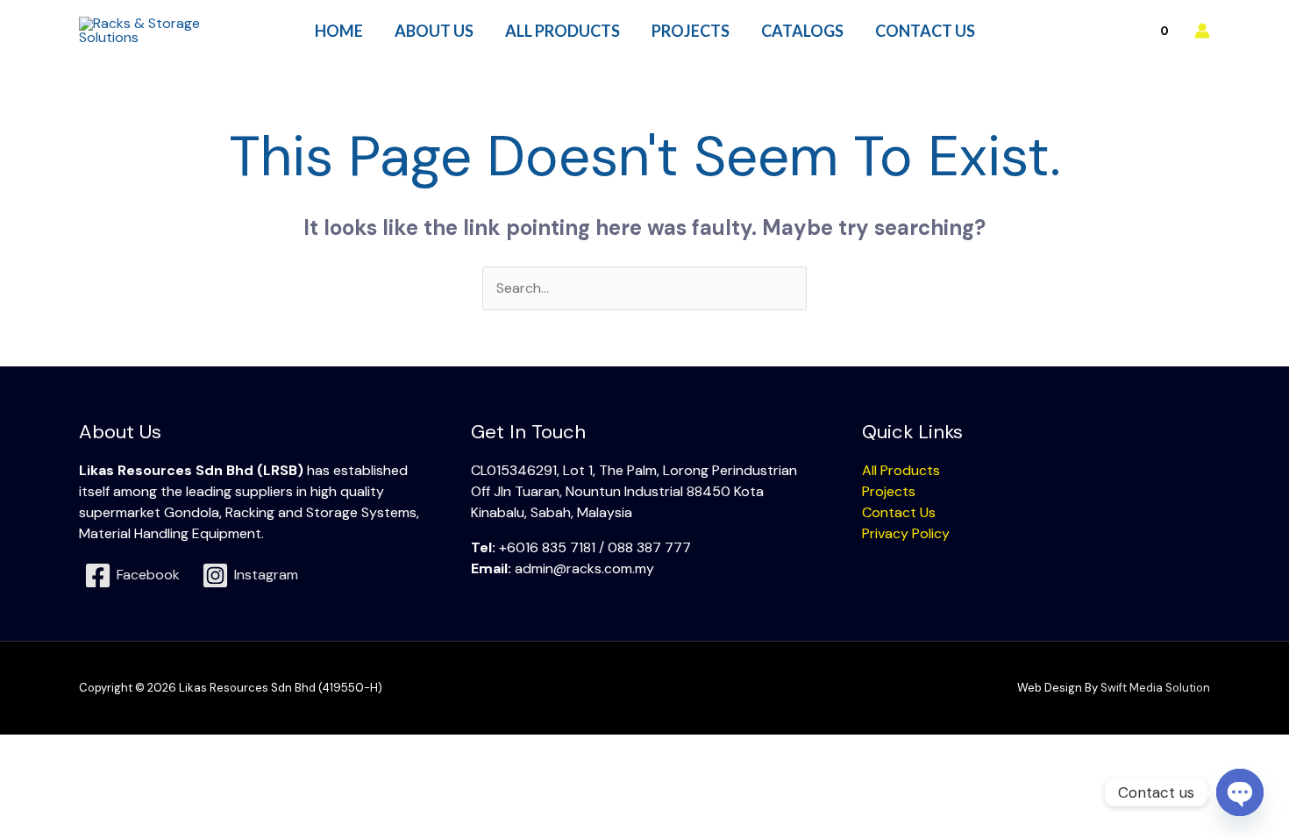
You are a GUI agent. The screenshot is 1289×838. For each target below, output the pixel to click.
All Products (901, 470)
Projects (888, 491)
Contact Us (899, 512)
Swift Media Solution (1155, 687)
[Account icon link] (1202, 31)
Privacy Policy (906, 533)
